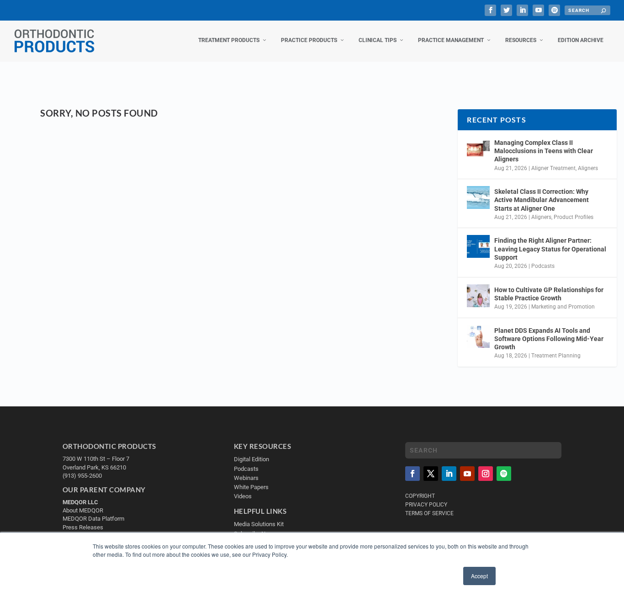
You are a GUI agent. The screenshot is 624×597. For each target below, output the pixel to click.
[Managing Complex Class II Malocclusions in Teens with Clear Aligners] (478, 148)
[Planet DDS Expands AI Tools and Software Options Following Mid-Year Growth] (478, 336)
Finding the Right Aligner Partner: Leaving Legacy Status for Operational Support (550, 249)
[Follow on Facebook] (412, 473)
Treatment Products (228, 40)
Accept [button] (479, 576)
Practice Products (309, 40)
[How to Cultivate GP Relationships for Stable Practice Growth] (478, 295)
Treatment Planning (556, 355)
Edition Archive (580, 40)
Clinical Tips (378, 40)
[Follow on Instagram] (485, 473)
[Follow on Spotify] (504, 473)
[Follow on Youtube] (467, 473)
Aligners (588, 168)
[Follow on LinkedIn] (449, 473)
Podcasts (543, 266)
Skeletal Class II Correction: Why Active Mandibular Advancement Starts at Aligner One (541, 200)
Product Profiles (573, 217)
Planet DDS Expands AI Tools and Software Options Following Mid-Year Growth (548, 339)
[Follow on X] (430, 473)
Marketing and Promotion (563, 307)
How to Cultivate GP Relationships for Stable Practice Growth (548, 294)
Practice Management (451, 40)
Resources (520, 40)
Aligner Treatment (553, 168)
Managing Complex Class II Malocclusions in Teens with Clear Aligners (543, 151)
